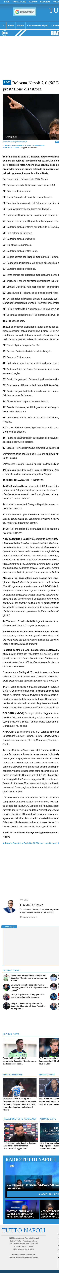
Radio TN (33, 2)
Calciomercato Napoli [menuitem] (37, 25)
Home (6, 2)
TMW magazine (19, 2)
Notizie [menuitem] (20, 25)
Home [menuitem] (11, 25)
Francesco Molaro (31, 1257)
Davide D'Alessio (12, 148)
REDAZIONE (45, 2)
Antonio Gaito (30, 1255)
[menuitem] (3, 26)
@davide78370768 (30, 148)
